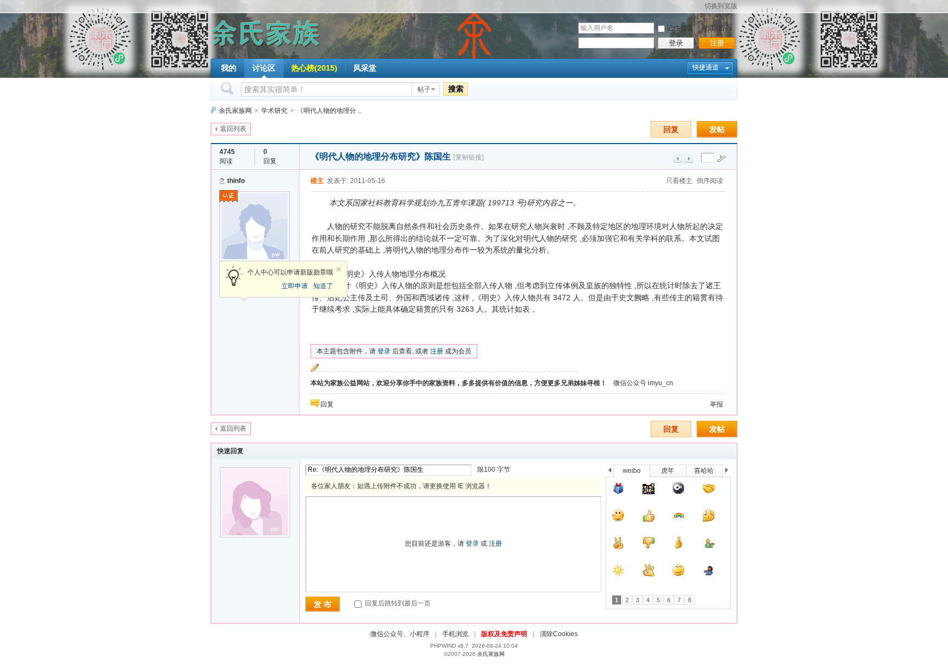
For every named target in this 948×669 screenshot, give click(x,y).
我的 (228, 68)
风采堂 (364, 68)
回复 (671, 129)
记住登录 (680, 28)
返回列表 (233, 129)
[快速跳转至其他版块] (213, 110)
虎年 (667, 470)
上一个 (609, 472)
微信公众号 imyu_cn (643, 383)
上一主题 (678, 159)
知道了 (323, 286)
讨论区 (263, 68)
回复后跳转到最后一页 (397, 603)
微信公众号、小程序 (400, 634)
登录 (676, 43)
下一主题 (689, 159)
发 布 (322, 604)
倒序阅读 (710, 181)
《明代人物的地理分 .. (329, 111)
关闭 (338, 269)
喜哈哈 (704, 470)
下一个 (729, 472)
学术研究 (274, 111)
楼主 (317, 181)
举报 (716, 404)
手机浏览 (455, 634)
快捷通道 (705, 67)
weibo (632, 470)
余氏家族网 (235, 111)
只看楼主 (679, 181)
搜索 (456, 88)
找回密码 (718, 28)
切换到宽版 (720, 6)
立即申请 (294, 286)
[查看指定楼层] (721, 158)
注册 (717, 43)
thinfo (236, 181)
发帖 (717, 129)
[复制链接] (468, 157)
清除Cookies (559, 634)
